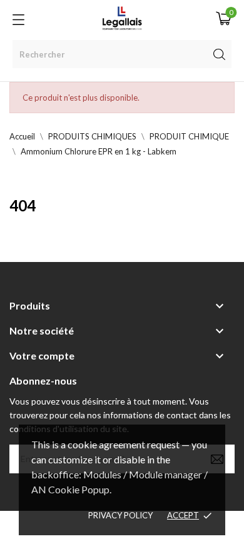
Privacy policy (120, 515)
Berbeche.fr (122, 539)
